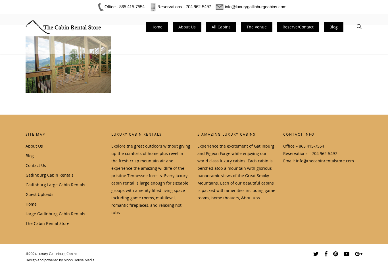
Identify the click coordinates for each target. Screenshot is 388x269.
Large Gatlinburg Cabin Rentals (55, 213)
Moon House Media (79, 260)
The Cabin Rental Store (47, 223)
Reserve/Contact (298, 27)
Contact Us (36, 165)
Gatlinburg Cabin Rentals (50, 175)
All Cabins (221, 27)
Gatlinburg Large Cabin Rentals (55, 184)
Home (156, 27)
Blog (333, 27)
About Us (187, 27)
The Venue (257, 27)
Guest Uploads (39, 194)
